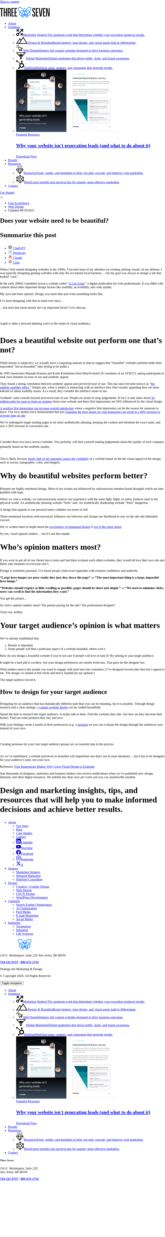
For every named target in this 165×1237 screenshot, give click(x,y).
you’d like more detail (107, 527)
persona (82, 724)
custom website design (53, 707)
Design (12, 883)
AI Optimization (26, 908)
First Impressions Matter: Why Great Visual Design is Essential (54, 766)
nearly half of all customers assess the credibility (58, 458)
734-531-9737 (9, 962)
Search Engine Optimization (34, 904)
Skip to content (9, 1)
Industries (14, 922)
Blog (19, 829)
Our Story (22, 826)
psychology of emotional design (70, 527)
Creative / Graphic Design (32, 886)
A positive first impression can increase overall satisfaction (37, 408)
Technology (23, 926)
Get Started (7, 192)
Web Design (16, 206)
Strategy (13, 868)
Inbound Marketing (28, 875)
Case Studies (24, 833)
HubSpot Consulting (29, 879)
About (12, 822)
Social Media (24, 919)
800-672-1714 (30, 962)
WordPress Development (32, 897)
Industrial (22, 930)
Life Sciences (24, 933)
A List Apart (76, 283)
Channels (14, 901)
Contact (21, 836)
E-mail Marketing (27, 915)
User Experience (18, 203)
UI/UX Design (25, 894)
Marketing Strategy (28, 872)
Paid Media (23, 912)
